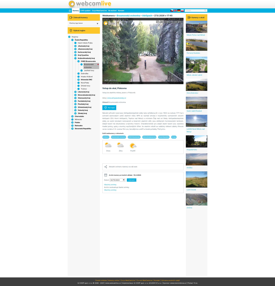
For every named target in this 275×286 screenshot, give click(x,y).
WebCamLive (90, 4)
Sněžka (189, 168)
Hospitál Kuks (192, 150)
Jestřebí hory (89, 70)
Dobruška (84, 73)
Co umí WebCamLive (144, 280)
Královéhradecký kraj (86, 58)
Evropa (174, 137)
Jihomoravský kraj (85, 49)
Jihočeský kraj (83, 46)
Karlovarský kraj (84, 52)
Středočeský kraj (84, 107)
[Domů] (70, 10)
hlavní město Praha (85, 43)
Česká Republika (81, 40)
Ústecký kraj (83, 110)
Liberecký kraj (83, 92)
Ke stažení (112, 11)
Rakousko (78, 126)
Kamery (76, 11)
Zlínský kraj (82, 113)
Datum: (106, 180)
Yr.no (195, 283)
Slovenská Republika (83, 129)
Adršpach (147, 15)
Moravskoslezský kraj (86, 95)
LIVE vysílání (85, 11)
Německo (78, 119)
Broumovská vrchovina (128, 15)
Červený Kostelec (193, 53)
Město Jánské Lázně (194, 75)
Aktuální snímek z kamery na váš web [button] (120, 166)
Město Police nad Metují (196, 35)
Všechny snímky (110, 185)
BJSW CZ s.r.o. (156, 283)
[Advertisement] (182, 4)
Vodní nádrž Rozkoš (194, 111)
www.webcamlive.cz (113, 283)
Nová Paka (85, 83)
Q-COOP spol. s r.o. (141, 283)
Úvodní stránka (101, 280)
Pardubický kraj (84, 101)
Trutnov (84, 89)
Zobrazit (131, 180)
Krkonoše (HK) (86, 80)
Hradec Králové (87, 77)
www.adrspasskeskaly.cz (116, 98)
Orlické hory (85, 86)
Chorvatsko (79, 116)
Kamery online (113, 280)
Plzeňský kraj (83, 104)
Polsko (77, 122)
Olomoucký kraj (84, 98)
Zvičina (189, 208)
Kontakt (121, 11)
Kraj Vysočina (83, 55)
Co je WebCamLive (99, 11)
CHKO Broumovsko (88, 61)
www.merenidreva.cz (178, 283)
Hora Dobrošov (192, 93)
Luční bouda (191, 190)
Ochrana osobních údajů (170, 280)
